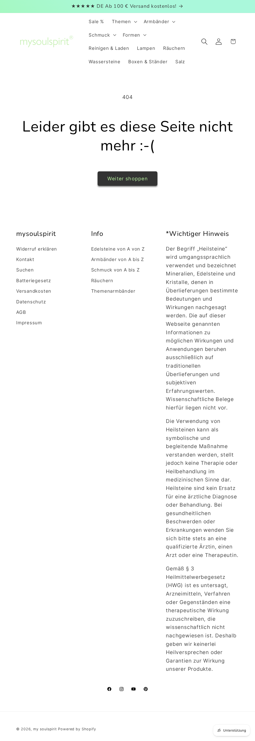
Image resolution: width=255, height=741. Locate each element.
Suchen (25, 269)
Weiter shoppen (127, 179)
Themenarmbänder (113, 291)
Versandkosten (33, 291)
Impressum (29, 322)
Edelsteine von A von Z (118, 249)
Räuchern (102, 280)
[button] (124, 21)
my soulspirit (45, 729)
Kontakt (25, 259)
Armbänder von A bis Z (117, 259)
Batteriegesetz (33, 280)
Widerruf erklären (36, 249)
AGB (21, 312)
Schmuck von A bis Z (115, 269)
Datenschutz (31, 301)
